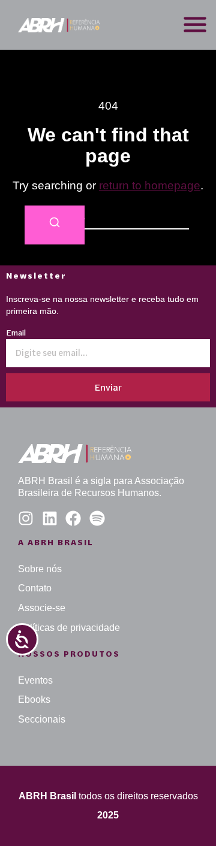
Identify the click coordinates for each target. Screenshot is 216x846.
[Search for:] (108, 216)
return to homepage (149, 185)
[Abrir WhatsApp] (186, 815)
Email (16, 333)
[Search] (55, 225)
